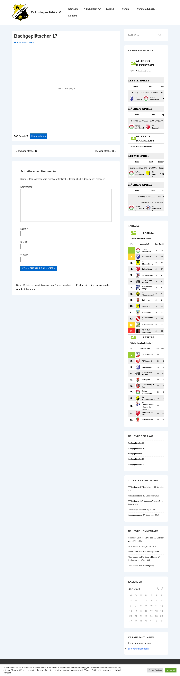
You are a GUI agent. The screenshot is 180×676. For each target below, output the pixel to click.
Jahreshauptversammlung (139, 510)
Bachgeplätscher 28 (136, 448)
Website (24, 255)
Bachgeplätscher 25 (136, 464)
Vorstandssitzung (135, 496)
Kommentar (26, 187)
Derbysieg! (149, 566)
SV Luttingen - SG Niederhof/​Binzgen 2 (144, 501)
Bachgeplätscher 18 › (105, 151)
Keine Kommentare (25, 42)
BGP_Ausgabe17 (21, 136)
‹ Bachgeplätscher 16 (26, 151)
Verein (125, 9)
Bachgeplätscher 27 (136, 454)
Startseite (73, 9)
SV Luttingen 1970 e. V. (46, 12)
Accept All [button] (170, 670)
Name (23, 229)
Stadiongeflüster (152, 552)
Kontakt (72, 16)
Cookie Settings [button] (155, 670)
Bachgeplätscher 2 (148, 546)
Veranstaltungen (146, 9)
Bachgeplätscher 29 (136, 443)
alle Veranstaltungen (138, 648)
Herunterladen (38, 136)
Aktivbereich (90, 9)
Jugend (110, 9)
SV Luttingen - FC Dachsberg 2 (141, 487)
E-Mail (23, 242)
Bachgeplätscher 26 (136, 459)
